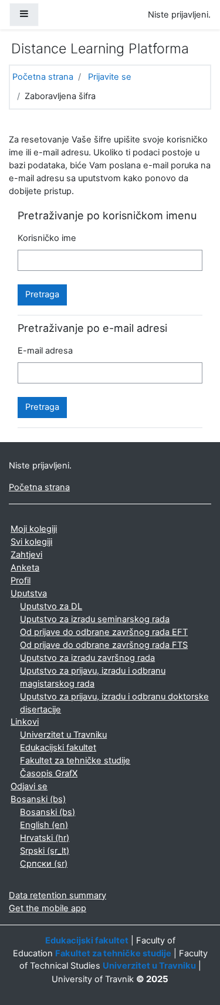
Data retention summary (57, 895)
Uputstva (29, 593)
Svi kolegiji (31, 542)
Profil (21, 580)
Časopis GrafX (48, 773)
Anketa (25, 567)
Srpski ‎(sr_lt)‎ (44, 851)
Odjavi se (29, 786)
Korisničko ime (47, 238)
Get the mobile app (47, 908)
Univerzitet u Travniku (63, 734)
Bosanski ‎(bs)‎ (38, 799)
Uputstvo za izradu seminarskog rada (95, 619)
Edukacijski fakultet (58, 747)
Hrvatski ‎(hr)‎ (44, 838)
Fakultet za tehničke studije (75, 760)
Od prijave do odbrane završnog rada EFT (104, 632)
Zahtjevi (26, 554)
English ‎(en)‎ (44, 825)
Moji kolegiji (34, 529)
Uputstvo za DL (51, 606)
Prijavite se (109, 77)
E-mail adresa (45, 350)
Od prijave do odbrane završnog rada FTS (104, 645)
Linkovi (25, 722)
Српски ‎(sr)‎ (43, 863)
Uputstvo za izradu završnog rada (87, 658)
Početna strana (42, 77)
